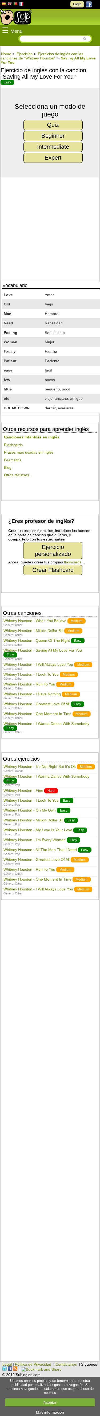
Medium (76, 621)
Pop (17, 784)
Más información (50, 1412)
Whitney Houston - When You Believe (34, 621)
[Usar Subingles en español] (4, 5)
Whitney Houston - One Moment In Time (37, 714)
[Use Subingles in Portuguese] (15, 4)
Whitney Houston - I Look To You (31, 674)
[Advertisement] (50, 1133)
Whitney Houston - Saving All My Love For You (42, 650)
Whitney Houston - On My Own (29, 810)
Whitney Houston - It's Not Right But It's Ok (39, 766)
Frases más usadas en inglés (29, 452)
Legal (7, 1364)
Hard (51, 791)
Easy (7, 82)
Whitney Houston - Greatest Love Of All (36, 704)
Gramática (13, 460)
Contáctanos (66, 1364)
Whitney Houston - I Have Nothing (32, 694)
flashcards (72, 562)
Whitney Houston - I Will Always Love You (38, 664)
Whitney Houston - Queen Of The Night (36, 640)
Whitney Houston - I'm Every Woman (34, 840)
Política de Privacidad (33, 1364)
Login (77, 4)
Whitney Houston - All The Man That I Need (40, 850)
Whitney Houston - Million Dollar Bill (33, 630)
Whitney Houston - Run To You (29, 684)
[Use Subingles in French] (21, 5)
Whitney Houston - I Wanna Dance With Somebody (46, 723)
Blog (7, 467)
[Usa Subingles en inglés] (9, 4)
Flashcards (13, 445)
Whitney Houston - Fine (23, 790)
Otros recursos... (18, 475)
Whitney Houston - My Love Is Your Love (37, 830)
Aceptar (50, 1402)
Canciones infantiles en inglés (31, 437)
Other (18, 625)
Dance (19, 770)
